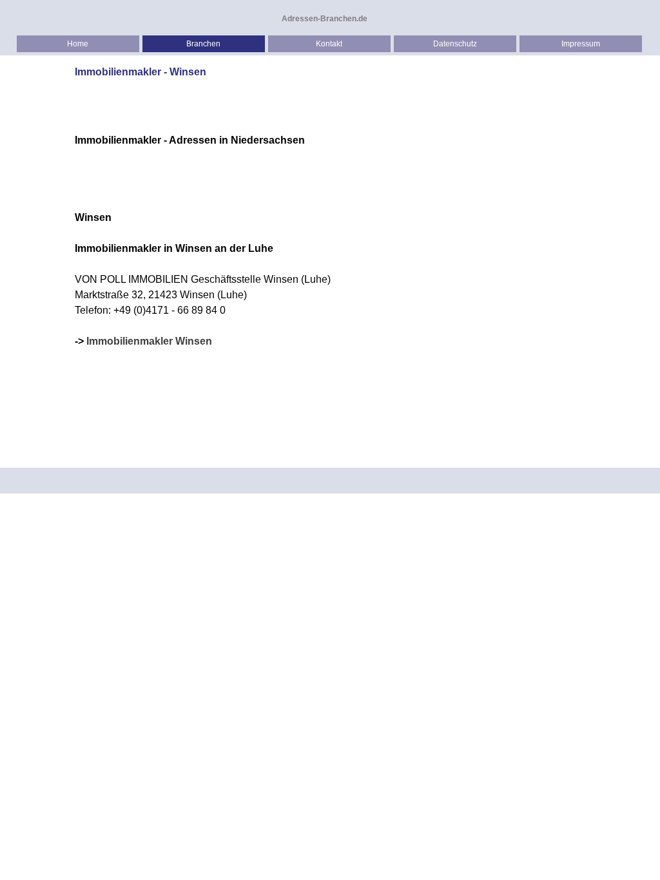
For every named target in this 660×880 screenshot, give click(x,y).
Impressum (580, 43)
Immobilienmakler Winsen (149, 341)
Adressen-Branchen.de (324, 18)
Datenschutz (455, 43)
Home (77, 43)
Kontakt (329, 43)
